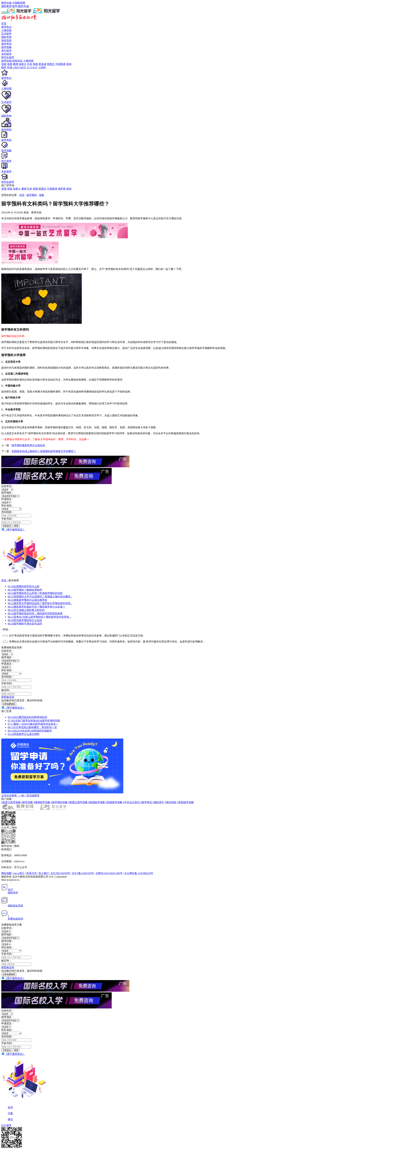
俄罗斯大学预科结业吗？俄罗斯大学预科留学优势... (40, 603)
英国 (9, 188)
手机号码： (7, 518)
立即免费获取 (9, 704)
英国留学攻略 (114, 802)
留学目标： (7, 941)
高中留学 (6, 50)
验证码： (6, 690)
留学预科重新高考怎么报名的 (28, 445)
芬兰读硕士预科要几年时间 (26, 610)
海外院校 (6, 40)
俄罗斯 (62, 188)
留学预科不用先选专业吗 (25, 623)
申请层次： (7, 499)
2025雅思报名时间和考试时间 (27, 717)
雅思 (20, 6)
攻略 (41, 195)
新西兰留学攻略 (78, 802)
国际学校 (6, 37)
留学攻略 (6, 47)
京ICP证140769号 (60, 873)
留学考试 (6, 43)
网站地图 (6, 873)
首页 (3, 23)
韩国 (35, 188)
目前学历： (7, 486)
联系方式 (31, 873)
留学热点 (6, 26)
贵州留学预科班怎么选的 (25, 620)
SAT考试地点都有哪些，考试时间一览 (32, 727)
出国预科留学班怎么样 (23, 586)
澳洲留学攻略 (41, 802)
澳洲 (23, 188)
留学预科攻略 (59, 802)
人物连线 (6, 30)
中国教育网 (18, 2)
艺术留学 (6, 33)
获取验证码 (7, 697)
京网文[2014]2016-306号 (109, 873)
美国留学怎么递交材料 (23, 734)
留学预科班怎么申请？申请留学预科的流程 (35, 593)
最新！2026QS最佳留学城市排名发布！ (33, 724)
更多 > (5, 580)
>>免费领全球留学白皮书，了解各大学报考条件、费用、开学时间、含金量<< (45, 439)
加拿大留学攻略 (11, 802)
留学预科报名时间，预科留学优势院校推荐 (35, 613)
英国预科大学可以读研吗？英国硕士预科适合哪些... (40, 596)
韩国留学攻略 (96, 802)
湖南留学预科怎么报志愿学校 (27, 600)
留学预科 (32, 195)
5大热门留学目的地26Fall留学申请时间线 (34, 720)
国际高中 (158, 802)
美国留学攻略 (185, 802)
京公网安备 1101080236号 (138, 873)
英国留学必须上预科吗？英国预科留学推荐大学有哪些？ (44, 451)
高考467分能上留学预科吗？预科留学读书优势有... (39, 616)
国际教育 (6, 6)
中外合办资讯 (131, 802)
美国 (3, 188)
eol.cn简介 (19, 873)
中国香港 (52, 188)
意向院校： (7, 512)
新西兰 (42, 188)
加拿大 (17, 188)
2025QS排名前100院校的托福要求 (30, 730)
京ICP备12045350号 (83, 873)
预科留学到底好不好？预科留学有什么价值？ (36, 606)
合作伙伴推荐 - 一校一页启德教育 (20, 795)
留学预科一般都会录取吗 (25, 589)
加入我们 (43, 873)
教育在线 (6, 2)
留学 (14, 6)
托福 (26, 6)
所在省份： (7, 505)
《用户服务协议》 (15, 529)
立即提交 (7, 526)
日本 (29, 188)
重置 (16, 526)
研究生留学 (7, 57)
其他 (68, 188)
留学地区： (7, 492)
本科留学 (6, 54)
